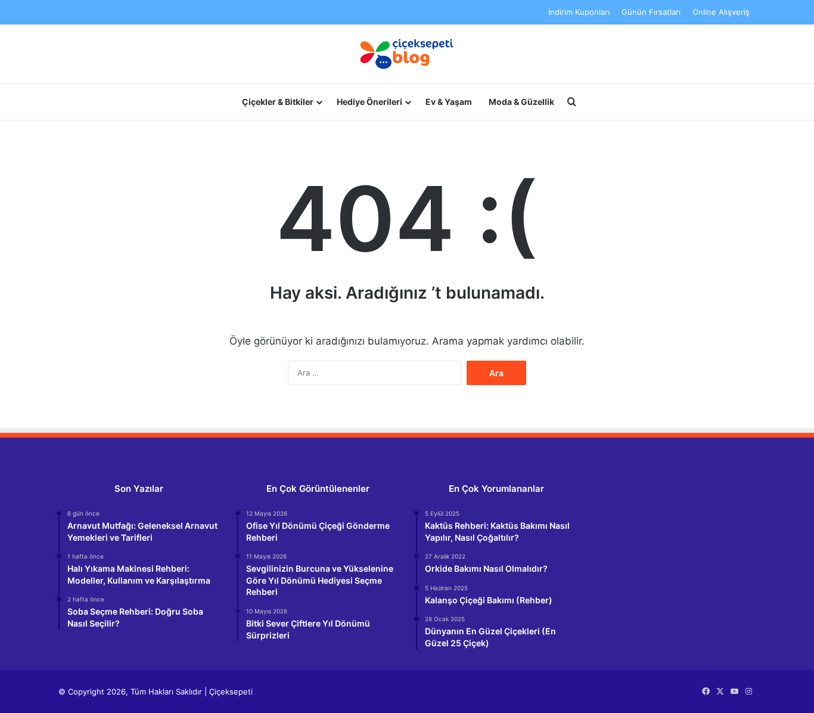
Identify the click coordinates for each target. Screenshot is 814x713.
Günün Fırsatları (651, 12)
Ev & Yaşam (448, 102)
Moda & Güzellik (521, 102)
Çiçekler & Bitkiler (277, 102)
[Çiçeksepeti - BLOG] (407, 54)
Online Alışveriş (721, 12)
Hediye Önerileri (369, 102)
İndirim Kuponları (579, 12)
